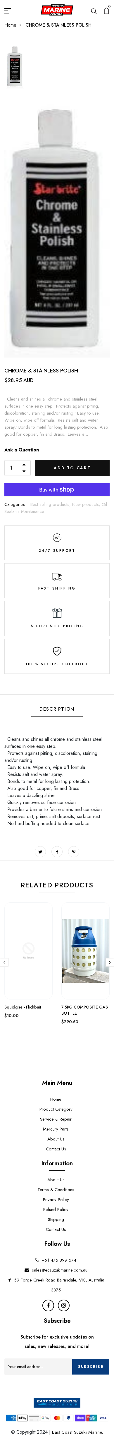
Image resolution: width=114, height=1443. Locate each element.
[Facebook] (48, 1305)
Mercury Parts (56, 1129)
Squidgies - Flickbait (22, 1007)
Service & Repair (56, 1119)
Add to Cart (72, 468)
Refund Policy (55, 1209)
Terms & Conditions (55, 1189)
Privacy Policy (56, 1199)
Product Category (55, 1109)
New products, (87, 504)
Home (10, 25)
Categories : (15, 504)
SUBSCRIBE (90, 1366)
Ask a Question (21, 449)
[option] (14, 67)
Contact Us (56, 1149)
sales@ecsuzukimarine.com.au (59, 1270)
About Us (56, 1139)
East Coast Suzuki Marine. (77, 1432)
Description (57, 709)
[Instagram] (64, 1305)
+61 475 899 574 (59, 1260)
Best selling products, (51, 504)
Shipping (56, 1219)
